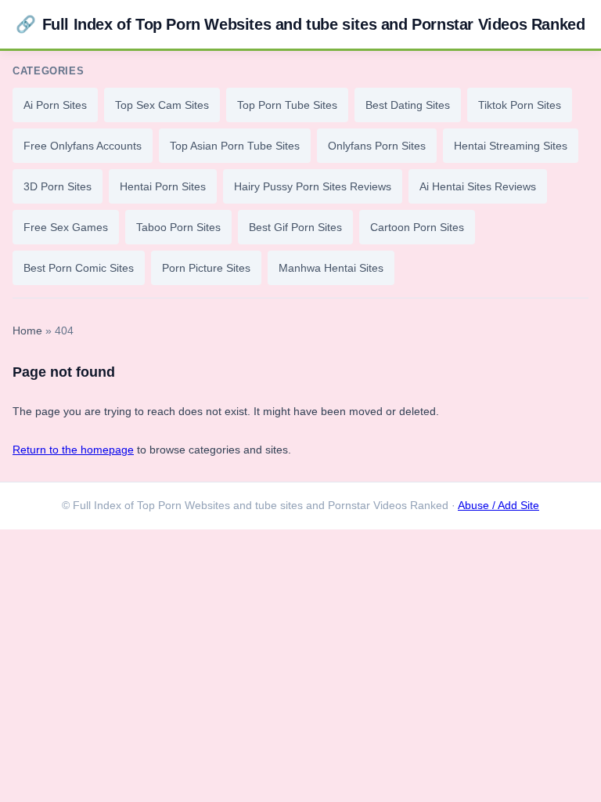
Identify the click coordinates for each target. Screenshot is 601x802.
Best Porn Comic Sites (78, 268)
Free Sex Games (65, 227)
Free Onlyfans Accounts (82, 145)
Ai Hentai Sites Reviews (477, 186)
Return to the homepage (73, 449)
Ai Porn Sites (55, 105)
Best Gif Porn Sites (295, 227)
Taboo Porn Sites (178, 227)
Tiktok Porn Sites (519, 105)
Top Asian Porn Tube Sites (235, 145)
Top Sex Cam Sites (162, 105)
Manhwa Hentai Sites (331, 268)
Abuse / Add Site (498, 505)
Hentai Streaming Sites (510, 145)
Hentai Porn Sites (163, 186)
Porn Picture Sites (206, 268)
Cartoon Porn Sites (417, 227)
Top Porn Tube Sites (287, 105)
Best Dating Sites (407, 105)
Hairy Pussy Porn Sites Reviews (312, 186)
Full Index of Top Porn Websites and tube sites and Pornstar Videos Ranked (300, 24)
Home (27, 331)
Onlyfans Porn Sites (377, 145)
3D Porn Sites (57, 186)
